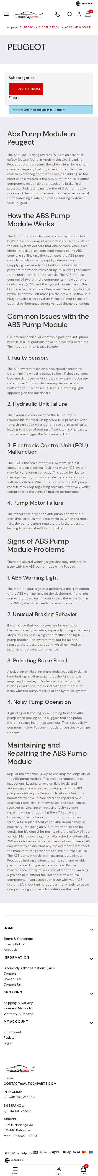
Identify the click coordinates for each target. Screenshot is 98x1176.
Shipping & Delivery (18, 1003)
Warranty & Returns (18, 1014)
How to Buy (12, 979)
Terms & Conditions (19, 939)
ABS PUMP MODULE (78, 27)
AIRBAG (28, 27)
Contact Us (12, 984)
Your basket (12, 1032)
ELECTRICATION (49, 27)
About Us (11, 950)
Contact (10, 973)
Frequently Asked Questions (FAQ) (29, 968)
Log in (8, 1043)
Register (10, 1037)
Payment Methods (17, 1008)
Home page (10, 27)
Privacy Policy (14, 944)
